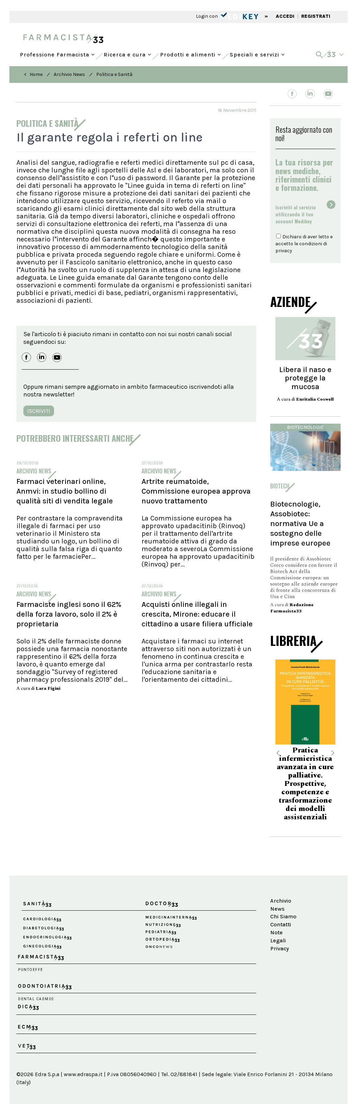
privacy (283, 251)
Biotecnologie (305, 427)
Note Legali (278, 936)
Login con (207, 16)
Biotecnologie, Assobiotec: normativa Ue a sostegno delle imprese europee (300, 523)
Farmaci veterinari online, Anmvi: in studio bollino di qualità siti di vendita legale (64, 491)
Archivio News (69, 74)
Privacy (279, 948)
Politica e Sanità (114, 74)
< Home (33, 74)
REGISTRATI (315, 16)
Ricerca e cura (125, 53)
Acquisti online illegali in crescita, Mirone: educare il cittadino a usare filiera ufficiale (197, 614)
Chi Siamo (283, 916)
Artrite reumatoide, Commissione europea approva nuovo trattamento (196, 491)
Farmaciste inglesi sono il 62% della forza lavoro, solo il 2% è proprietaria (68, 614)
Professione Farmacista (55, 53)
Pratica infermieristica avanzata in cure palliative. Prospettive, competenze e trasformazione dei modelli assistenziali (276, 784)
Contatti (280, 924)
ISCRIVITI (38, 411)
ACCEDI (285, 16)
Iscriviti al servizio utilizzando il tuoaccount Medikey (295, 214)
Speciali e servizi (255, 53)
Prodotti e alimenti (188, 53)
